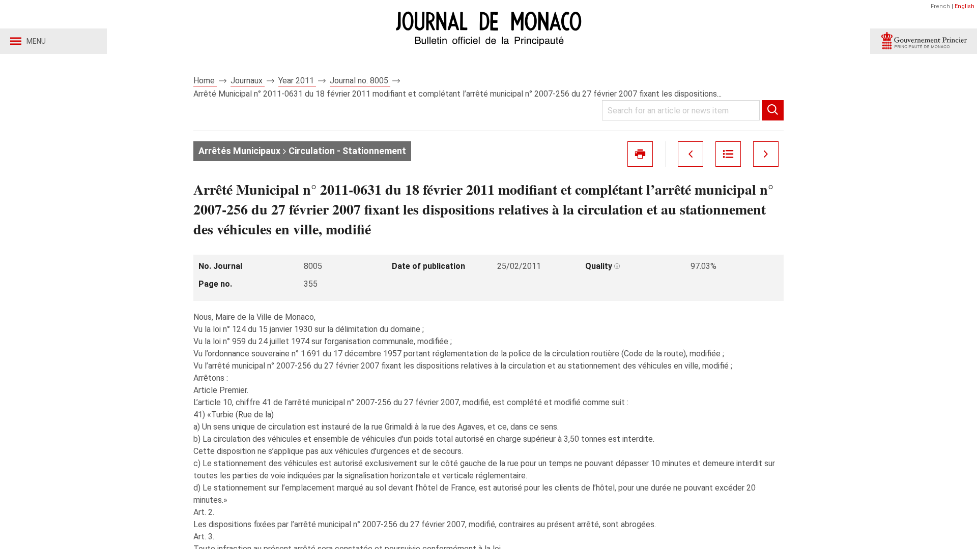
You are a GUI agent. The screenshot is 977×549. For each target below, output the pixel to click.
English (964, 6)
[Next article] (766, 154)
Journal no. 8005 (360, 80)
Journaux (248, 80)
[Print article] (640, 154)
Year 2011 (297, 80)
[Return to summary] (728, 154)
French (940, 6)
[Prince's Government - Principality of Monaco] (923, 41)
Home (205, 80)
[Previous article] (690, 154)
